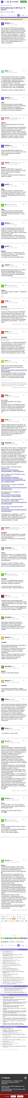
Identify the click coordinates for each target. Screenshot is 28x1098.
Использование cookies (6, 1089)
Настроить (20, 1096)
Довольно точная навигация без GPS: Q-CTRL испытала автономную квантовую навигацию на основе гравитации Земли (14, 1015)
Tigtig (6, 395)
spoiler (3, 918)
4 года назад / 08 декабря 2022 (12, 730)
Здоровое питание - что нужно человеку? (11, 982)
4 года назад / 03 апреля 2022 (12, 396)
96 (20, 15)
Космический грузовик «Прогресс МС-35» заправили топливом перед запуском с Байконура (13, 1006)
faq (13, 12)
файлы (17, 921)
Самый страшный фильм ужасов (9, 968)
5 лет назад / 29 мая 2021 (11, 224)
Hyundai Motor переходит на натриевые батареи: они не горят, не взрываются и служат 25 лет (14, 1000)
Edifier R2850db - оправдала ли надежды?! (11, 977)
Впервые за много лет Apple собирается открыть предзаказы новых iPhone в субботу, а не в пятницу (13, 1024)
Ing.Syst (8, 12)
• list (17, 918)
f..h (6, 595)
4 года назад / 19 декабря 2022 (12, 862)
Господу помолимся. (7, 975)
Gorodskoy (8, 617)
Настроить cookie (17, 1089)
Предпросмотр (19, 941)
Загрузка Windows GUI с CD (8, 1043)
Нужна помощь (6, 1041)
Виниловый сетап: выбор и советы (10, 963)
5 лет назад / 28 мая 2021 (11, 147)
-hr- (9, 921)
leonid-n (7, 265)
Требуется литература (7, 1028)
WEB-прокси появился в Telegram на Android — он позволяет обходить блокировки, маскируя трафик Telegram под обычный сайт (15, 1003)
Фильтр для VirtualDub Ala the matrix (11, 990)
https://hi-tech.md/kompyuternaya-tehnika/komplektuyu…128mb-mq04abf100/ (12, 470)
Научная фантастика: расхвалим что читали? (12, 979)
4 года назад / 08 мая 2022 (11, 444)
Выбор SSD (5, 966)
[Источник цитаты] (23, 104)
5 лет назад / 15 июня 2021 (11, 362)
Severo (7, 699)
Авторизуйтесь (4, 941)
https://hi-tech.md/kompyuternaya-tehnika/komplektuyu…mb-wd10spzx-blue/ (12, 478)
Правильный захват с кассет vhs (9, 960)
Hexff (6, 301)
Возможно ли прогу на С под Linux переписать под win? (14, 1034)
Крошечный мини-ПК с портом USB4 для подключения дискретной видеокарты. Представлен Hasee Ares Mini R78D (15, 1019)
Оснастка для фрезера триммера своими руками (14, 992)
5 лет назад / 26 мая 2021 (11, 24)
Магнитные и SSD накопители (6, 5)
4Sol (6, 361)
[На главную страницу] (2, 2)
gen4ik (7, 184)
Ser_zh (7, 741)
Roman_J (7, 798)
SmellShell (8, 443)
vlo (6, 204)
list (20, 918)
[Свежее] (8, 2)
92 (12, 15)
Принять (13, 1096)
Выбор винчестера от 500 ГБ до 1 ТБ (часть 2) (13, 9)
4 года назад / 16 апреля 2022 (12, 421)
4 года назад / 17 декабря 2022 (12, 742)
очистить (22, 921)
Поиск (23, 1086)
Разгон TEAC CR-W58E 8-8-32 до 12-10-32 (10, 1033)
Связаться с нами (5, 1086)
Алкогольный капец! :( (7, 951)
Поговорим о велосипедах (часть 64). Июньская (12, 957)
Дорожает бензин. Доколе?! (8, 962)
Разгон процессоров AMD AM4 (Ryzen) (10, 970)
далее (23, 15)
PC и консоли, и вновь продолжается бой (11, 965)
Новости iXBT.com (5, 994)
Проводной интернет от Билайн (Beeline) (11, 980)
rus (11, 921)
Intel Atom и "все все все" (8, 958)
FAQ (2, 1087)
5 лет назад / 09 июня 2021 (11, 333)
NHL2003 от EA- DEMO (7, 1044)
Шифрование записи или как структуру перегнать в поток (14, 1046)
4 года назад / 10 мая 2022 (11, 597)
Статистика (6, 1087)
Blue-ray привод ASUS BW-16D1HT (9, 983)
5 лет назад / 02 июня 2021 (11, 266)
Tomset (7, 118)
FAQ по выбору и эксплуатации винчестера (12, 19)
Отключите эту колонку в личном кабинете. (10, 1049)
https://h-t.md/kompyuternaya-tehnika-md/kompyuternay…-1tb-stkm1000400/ (11, 495)
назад (2, 15)
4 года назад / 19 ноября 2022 (12, 618)
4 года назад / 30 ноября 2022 (12, 701)
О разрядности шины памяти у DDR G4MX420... (12, 1039)
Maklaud (7, 23)
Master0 (7, 637)
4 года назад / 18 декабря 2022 (12, 800)
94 (16, 15)
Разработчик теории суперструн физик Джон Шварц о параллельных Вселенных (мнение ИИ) (15, 989)
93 (14, 15)
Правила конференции (15, 1086)
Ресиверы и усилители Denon (9, 974)
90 (9, 15)
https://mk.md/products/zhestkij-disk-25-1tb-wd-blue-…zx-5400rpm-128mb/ (13, 481)
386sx (6, 71)
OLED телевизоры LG (7, 953)
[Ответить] (23, 23)
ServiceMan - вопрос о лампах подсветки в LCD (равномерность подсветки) (12, 1031)
